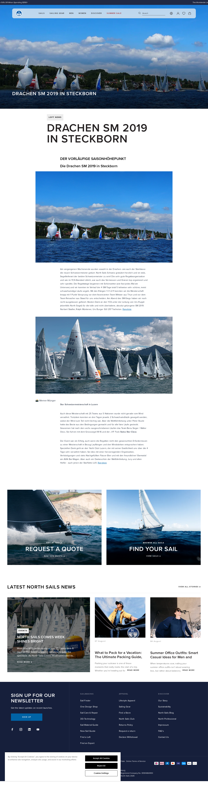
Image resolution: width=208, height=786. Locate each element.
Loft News (55, 117)
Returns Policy (126, 725)
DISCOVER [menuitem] (96, 13)
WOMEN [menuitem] (82, 13)
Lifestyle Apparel (127, 700)
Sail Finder (85, 700)
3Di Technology (87, 719)
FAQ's (161, 731)
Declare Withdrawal (128, 737)
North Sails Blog (166, 713)
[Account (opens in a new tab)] (178, 13)
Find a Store (125, 713)
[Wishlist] (184, 13)
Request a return (127, 731)
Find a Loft (85, 737)
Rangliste (127, 309)
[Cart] (189, 13)
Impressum (163, 725)
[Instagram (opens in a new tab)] (21, 730)
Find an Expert (87, 743)
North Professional (167, 719)
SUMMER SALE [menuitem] (114, 13)
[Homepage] (19, 13)
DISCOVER (163, 694)
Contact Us (163, 737)
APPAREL (124, 694)
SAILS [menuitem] (42, 13)
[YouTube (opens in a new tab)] (38, 730)
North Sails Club (126, 719)
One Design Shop (89, 706)
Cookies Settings (101, 773)
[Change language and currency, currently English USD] (171, 13)
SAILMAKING (87, 694)
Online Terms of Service (136, 761)
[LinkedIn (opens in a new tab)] (30, 730)
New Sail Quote (87, 731)
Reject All (101, 766)
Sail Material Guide (89, 725)
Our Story (163, 700)
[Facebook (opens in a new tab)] (13, 730)
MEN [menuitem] (71, 13)
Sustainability (164, 706)
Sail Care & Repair (89, 713)
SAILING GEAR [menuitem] (57, 13)
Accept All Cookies (101, 758)
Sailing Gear (124, 706)
